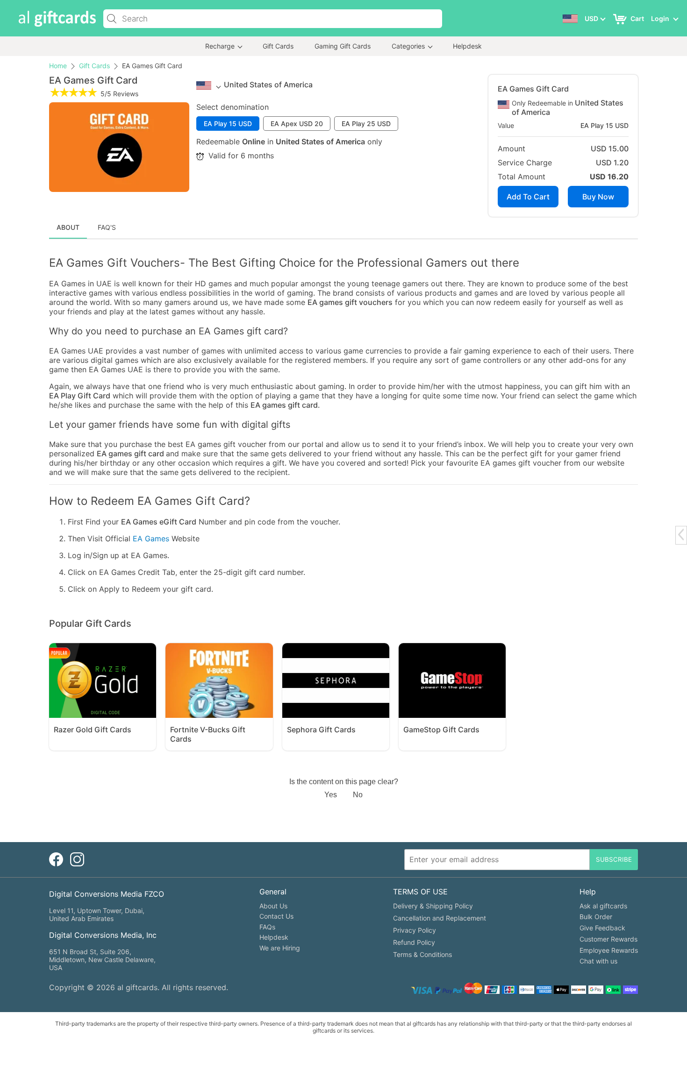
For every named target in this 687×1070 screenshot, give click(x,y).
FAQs (267, 927)
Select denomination (232, 107)
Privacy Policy (414, 930)
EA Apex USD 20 (297, 124)
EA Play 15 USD (228, 124)
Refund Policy (414, 942)
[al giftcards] (57, 19)
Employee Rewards (609, 950)
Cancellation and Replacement (439, 918)
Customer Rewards (608, 939)
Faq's (107, 227)
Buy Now (598, 196)
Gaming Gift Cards (343, 46)
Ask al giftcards (603, 906)
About (68, 227)
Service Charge (525, 162)
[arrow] (681, 534)
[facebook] (56, 859)
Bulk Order (596, 917)
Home (58, 66)
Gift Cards (278, 46)
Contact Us (276, 916)
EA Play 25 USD (366, 124)
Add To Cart (528, 196)
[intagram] (77, 859)
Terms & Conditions (422, 954)
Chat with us (598, 961)
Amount (511, 148)
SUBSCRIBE (614, 859)
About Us (273, 906)
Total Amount (521, 176)
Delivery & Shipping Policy (433, 906)
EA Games (151, 538)
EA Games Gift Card (533, 88)
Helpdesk (467, 46)
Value (506, 125)
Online (253, 141)
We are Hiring (279, 948)
